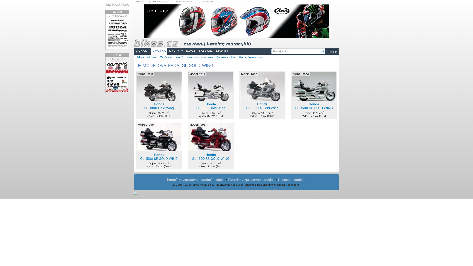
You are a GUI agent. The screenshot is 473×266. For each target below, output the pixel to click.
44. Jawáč (117, 58)
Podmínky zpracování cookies (251, 180)
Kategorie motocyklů (200, 57)
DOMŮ (145, 51)
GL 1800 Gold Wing (159, 106)
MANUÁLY (176, 51)
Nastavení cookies (292, 180)
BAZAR (191, 51)
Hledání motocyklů (251, 57)
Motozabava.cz (184, 2)
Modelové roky (146, 57)
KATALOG (159, 51)
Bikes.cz (140, 2)
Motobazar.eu (160, 2)
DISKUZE (222, 51)
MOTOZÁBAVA (117, 5)
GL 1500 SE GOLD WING (314, 106)
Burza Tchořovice (117, 15)
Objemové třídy (225, 57)
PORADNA (206, 51)
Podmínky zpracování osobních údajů (195, 180)
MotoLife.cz (207, 2)
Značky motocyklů (171, 57)
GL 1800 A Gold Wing (262, 106)
